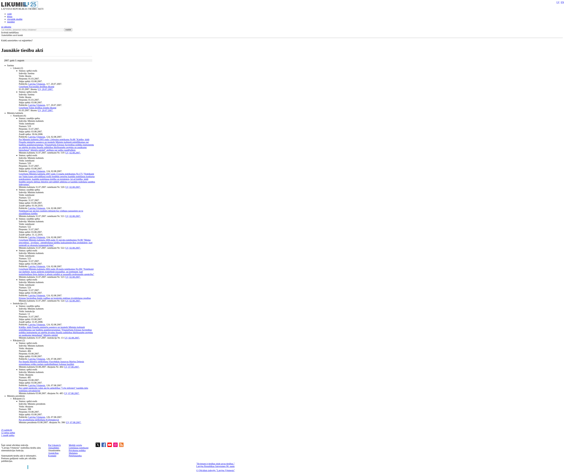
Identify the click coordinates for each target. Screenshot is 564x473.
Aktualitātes (53, 448)
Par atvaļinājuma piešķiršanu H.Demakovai (39, 420)
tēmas (9, 16)
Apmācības (53, 453)
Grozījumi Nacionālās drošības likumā (36, 86)
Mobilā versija (75, 445)
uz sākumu (6, 27)
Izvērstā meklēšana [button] (10, 32)
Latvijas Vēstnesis (36, 84)
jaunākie (11, 22)
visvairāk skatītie (14, 19)
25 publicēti (6, 430)
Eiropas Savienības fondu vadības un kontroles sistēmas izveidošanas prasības (55, 298)
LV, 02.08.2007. (73, 152)
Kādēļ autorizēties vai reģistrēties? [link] (17, 40)
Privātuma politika (77, 450)
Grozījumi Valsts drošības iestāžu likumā (37, 107)
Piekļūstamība (75, 455)
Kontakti (52, 455)
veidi (9, 14)
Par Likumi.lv (54, 445)
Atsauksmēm (54, 450)
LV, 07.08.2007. (71, 367)
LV (558, 2)
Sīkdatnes (73, 453)
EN (562, 2)
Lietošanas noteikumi (78, 448)
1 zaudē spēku (7, 435)
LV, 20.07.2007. (45, 89)
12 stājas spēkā (8, 432)
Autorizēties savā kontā (12, 35)
